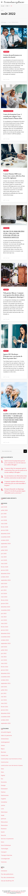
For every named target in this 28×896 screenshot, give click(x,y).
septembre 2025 (6, 543)
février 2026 (4, 527)
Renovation (4, 825)
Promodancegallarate (14, 2)
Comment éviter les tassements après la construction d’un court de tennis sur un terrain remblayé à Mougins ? (15, 470)
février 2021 (4, 706)
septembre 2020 (6, 723)
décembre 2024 (5, 573)
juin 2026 (3, 513)
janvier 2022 (4, 670)
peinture (3, 818)
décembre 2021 (5, 673)
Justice (6, 170)
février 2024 (4, 600)
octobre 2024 (5, 577)
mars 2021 (4, 703)
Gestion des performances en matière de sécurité (12, 56)
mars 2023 (4, 623)
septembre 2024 (6, 580)
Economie (4, 782)
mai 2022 (4, 656)
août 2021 (4, 686)
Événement (4, 788)
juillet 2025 (4, 550)
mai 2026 (4, 517)
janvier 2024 (4, 603)
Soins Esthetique (6, 845)
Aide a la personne (6, 735)
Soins (2, 842)
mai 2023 (4, 617)
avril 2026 (4, 520)
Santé (2, 832)
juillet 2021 (4, 690)
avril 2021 (4, 700)
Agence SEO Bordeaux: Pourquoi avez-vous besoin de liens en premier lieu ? (12, 356)
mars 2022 (4, 663)
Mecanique (4, 812)
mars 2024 (4, 597)
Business (3, 752)
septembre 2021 (6, 683)
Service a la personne (7, 838)
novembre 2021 (5, 676)
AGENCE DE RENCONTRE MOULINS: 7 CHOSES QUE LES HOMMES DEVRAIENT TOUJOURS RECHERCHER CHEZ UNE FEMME (13, 418)
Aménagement (5, 742)
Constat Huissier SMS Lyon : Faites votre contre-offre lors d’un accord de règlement (14, 176)
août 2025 (4, 547)
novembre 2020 (5, 716)
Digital (6, 350)
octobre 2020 (5, 720)
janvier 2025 (4, 570)
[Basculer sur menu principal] (1, 2)
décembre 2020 (5, 713)
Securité (6, 51)
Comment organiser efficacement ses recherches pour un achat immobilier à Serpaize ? (15, 483)
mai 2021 (4, 696)
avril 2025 (4, 560)
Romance (3, 828)
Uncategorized (5, 858)
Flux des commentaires (7, 877)
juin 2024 (3, 590)
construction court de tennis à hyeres (12, 765)
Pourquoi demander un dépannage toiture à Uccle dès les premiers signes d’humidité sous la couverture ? (14, 491)
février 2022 (4, 666)
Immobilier (4, 802)
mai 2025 (4, 557)
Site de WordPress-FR (7, 881)
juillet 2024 (4, 587)
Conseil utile (4, 755)
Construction (4, 762)
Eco (2, 778)
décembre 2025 (5, 533)
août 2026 (4, 507)
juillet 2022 (4, 650)
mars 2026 (4, 523)
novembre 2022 (5, 637)
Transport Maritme (6, 855)
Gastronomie (4, 795)
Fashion (3, 792)
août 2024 (4, 583)
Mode (2, 815)
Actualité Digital (6, 732)
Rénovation (4, 822)
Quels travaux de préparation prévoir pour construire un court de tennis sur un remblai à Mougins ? (15, 463)
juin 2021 (3, 693)
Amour (3, 745)
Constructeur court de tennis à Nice (11, 759)
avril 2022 (4, 660)
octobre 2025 (5, 540)
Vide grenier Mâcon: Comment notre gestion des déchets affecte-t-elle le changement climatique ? (13, 295)
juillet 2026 (4, 510)
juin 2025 (3, 553)
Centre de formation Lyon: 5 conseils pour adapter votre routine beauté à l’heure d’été (12, 116)
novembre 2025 (5, 537)
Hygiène (6, 289)
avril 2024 (4, 593)
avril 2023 (4, 620)
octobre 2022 (5, 640)
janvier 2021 (4, 710)
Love (5, 410)
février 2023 (4, 627)
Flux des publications (7, 874)
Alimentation (5, 739)
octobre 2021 (5, 680)
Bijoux (3, 749)
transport (4, 852)
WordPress (18, 893)
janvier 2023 (4, 630)
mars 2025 (4, 563)
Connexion (4, 871)
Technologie (4, 848)
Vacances (4, 862)
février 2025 (4, 567)
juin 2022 (3, 653)
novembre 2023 (5, 610)
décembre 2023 (5, 607)
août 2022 (4, 646)
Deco (2, 769)
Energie (3, 785)
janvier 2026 (4, 530)
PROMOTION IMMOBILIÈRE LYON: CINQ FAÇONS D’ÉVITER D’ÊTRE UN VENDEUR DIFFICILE (13, 234)
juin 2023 (3, 613)
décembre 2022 (5, 633)
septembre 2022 (6, 643)
